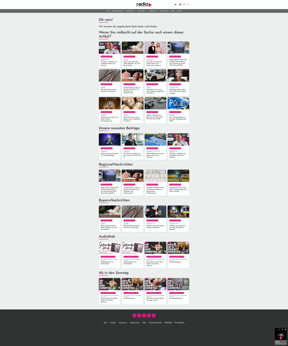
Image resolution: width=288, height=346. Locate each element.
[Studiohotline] (112, 4)
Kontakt (179, 11)
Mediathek (152, 11)
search (188, 4)
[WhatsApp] (100, 4)
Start (108, 11)
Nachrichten (129, 11)
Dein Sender (141, 11)
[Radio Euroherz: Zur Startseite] (144, 5)
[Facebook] (103, 4)
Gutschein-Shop (164, 11)
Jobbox (173, 11)
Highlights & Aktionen (118, 11)
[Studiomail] (109, 4)
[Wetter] (184, 4)
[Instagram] (106, 4)
